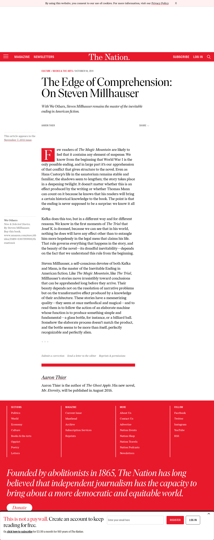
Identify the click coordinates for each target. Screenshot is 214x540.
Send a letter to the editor (81, 355)
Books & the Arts (63, 71)
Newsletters (44, 57)
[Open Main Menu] (5, 56)
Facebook (180, 413)
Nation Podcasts (129, 447)
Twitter (178, 418)
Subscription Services (78, 430)
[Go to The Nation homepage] (109, 57)
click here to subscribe (19, 532)
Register (175, 520)
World (14, 418)
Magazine (22, 57)
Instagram (180, 424)
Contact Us (126, 418)
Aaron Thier (48, 125)
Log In (198, 57)
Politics (15, 413)
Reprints (70, 436)
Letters (15, 453)
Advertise (125, 424)
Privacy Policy (160, 3)
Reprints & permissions (112, 355)
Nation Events (128, 430)
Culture (46, 71)
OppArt (15, 441)
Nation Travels (128, 441)
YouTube (179, 430)
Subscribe (181, 57)
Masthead (71, 418)
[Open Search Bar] (209, 57)
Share (142, 125)
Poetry (15, 447)
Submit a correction (52, 355)
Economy (16, 424)
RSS (176, 436)
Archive (70, 424)
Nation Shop (127, 436)
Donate (19, 507)
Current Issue (73, 413)
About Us (125, 413)
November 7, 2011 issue (18, 140)
